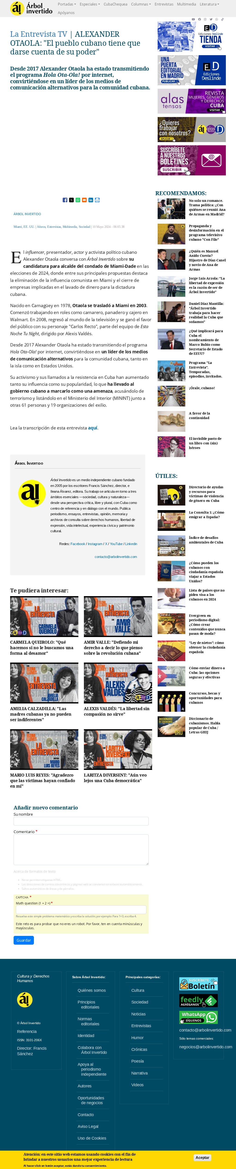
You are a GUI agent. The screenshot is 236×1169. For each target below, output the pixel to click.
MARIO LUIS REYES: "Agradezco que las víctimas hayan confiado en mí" (42, 780)
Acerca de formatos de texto (34, 871)
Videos (137, 1085)
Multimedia (186, 4)
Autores (84, 1086)
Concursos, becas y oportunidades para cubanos (205, 697)
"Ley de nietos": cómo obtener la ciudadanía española (207, 647)
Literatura (208, 4)
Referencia (27, 1031)
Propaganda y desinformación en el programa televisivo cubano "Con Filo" (206, 233)
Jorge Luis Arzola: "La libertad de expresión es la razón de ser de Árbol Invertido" (207, 285)
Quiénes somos (92, 990)
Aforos (41, 227)
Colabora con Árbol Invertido (92, 1050)
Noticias (138, 1014)
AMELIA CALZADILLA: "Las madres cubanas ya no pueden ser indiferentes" (40, 714)
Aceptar (202, 1158)
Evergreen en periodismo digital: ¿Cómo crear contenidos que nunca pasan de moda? (207, 624)
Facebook (78, 544)
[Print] (97, 200)
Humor (137, 1037)
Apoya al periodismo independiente (92, 1069)
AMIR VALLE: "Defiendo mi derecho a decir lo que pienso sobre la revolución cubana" (113, 647)
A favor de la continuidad (199, 415)
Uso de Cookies (92, 1138)
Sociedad (84, 227)
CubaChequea (115, 4)
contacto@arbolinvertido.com (116, 557)
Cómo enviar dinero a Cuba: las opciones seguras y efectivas (207, 672)
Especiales (88, 4)
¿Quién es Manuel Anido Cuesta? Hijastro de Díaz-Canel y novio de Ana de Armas (207, 260)
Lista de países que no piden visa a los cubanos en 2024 (207, 594)
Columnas (139, 4)
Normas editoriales (88, 1021)
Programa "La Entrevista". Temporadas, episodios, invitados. (205, 369)
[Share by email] (84, 200)
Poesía (137, 1061)
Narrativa (139, 1073)
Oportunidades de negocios (91, 1100)
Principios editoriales (88, 1004)
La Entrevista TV (38, 34)
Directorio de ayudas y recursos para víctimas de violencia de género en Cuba (206, 494)
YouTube (117, 544)
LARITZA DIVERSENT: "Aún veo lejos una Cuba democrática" (115, 777)
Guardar (24, 940)
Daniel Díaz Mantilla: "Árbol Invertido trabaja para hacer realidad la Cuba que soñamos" (206, 312)
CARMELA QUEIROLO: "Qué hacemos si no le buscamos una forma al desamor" (42, 647)
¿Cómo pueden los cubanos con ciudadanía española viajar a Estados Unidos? (206, 572)
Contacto (86, 1114)
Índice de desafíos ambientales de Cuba (206, 539)
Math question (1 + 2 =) (33, 903)
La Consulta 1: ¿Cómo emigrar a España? (206, 514)
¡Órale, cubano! (202, 388)
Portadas (65, 4)
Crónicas (139, 1049)
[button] (195, 19)
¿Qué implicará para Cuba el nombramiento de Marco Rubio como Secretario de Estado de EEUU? (206, 342)
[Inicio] (31, 8)
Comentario (24, 831)
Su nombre (23, 814)
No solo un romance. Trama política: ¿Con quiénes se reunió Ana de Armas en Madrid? (207, 207)
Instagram (95, 544)
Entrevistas (164, 4)
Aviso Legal (88, 1126)
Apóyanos (66, 12)
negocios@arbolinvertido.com (205, 1047)
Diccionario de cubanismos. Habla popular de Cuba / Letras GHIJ (204, 725)
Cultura (137, 990)
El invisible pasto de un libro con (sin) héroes (205, 443)
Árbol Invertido (27, 214)
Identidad (86, 1035)
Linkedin (131, 544)
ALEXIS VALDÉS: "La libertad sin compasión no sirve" (116, 711)
